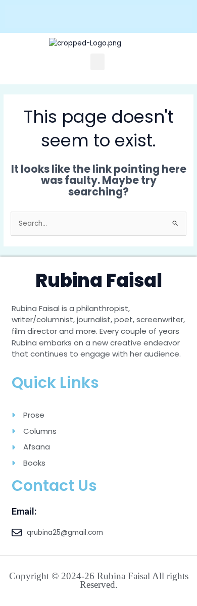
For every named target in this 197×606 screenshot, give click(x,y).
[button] (97, 62)
